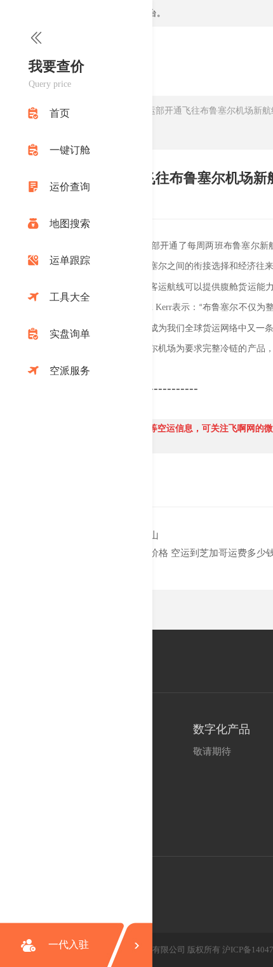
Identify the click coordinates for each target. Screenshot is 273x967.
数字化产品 (221, 729)
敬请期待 (212, 751)
